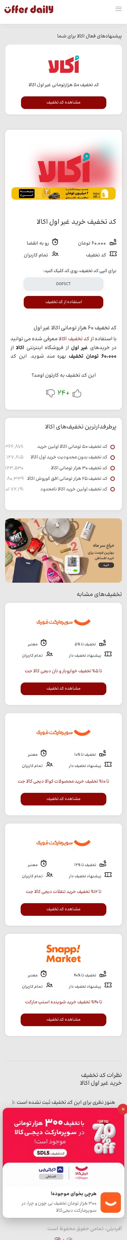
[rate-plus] (76, 395)
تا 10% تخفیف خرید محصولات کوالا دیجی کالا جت (63, 781)
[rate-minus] (50, 395)
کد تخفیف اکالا (74, 339)
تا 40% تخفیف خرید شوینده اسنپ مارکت (63, 1002)
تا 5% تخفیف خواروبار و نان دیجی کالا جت (63, 671)
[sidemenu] (118, 9)
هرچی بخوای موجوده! (74, 1194)
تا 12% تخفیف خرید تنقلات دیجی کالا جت (64, 892)
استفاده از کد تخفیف (63, 302)
